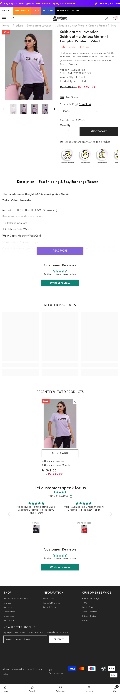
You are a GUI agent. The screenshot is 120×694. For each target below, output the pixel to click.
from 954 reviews (58, 496)
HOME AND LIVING (68, 11)
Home (5, 26)
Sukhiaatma (78, 70)
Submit (59, 639)
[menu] (4, 18)
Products (18, 26)
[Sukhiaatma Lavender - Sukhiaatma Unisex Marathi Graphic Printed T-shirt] (60, 423)
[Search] (13, 18)
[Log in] (107, 18)
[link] (20, 365)
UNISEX (6, 11)
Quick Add (60, 453)
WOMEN (48, 11)
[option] (28, 65)
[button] (3, 109)
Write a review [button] (60, 283)
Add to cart (98, 131)
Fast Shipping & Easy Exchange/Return (68, 182)
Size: (75, 104)
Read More (60, 251)
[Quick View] (75, 401)
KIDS (36, 11)
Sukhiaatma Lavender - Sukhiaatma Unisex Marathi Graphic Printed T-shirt (56, 464)
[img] (60, 492)
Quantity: (65, 125)
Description (25, 182)
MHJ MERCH (22, 11)
